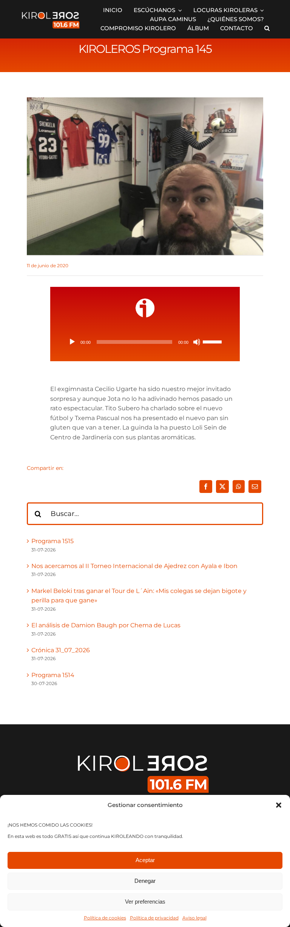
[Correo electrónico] (255, 486)
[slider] (213, 341)
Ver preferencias (145, 901)
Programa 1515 (52, 541)
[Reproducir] (72, 342)
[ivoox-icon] (145, 301)
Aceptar (145, 860)
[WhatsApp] (239, 486)
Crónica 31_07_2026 (60, 650)
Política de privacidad (154, 918)
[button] (278, 805)
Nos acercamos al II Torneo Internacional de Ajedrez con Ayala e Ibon (134, 566)
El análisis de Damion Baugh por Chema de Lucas (105, 625)
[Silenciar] (197, 342)
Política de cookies (105, 918)
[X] (222, 486)
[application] (145, 342)
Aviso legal (194, 918)
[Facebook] (205, 486)
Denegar (145, 881)
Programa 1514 (52, 675)
